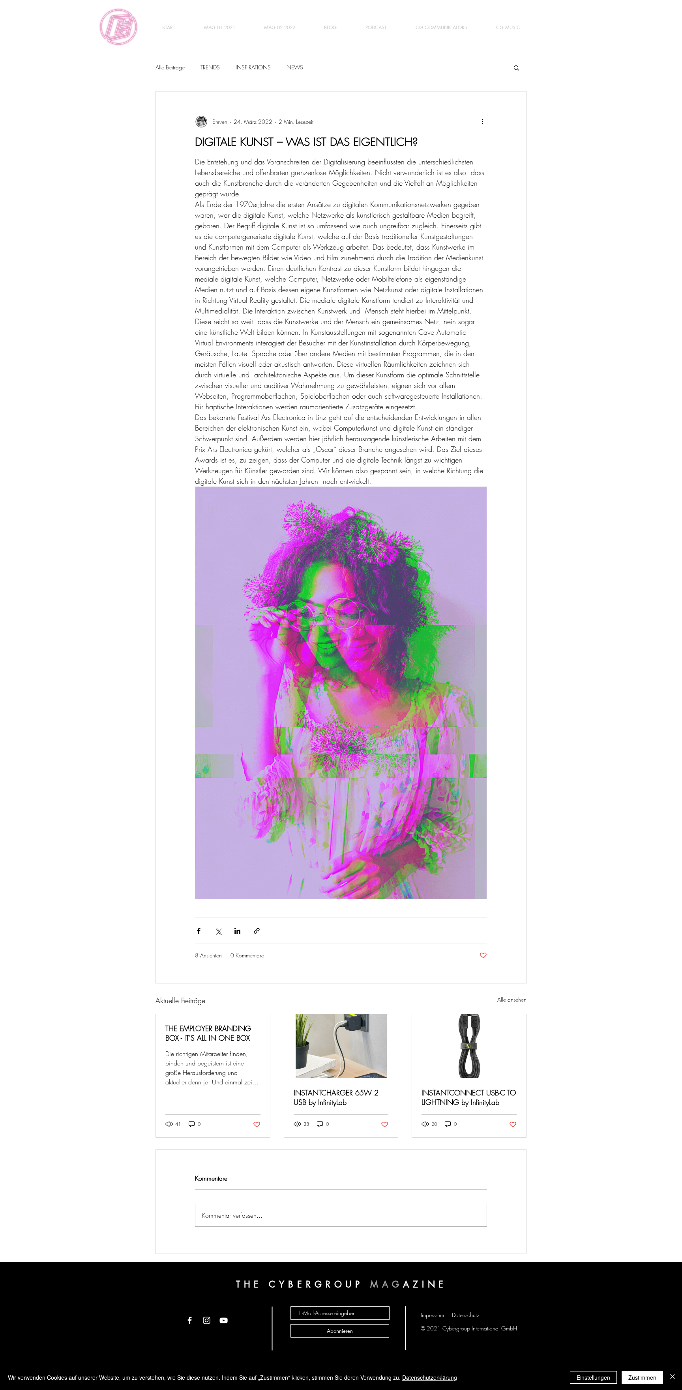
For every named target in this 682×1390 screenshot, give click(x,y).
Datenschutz (466, 1315)
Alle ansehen (511, 999)
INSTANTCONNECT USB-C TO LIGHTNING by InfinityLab (469, 1097)
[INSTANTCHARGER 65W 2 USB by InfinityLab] (341, 1046)
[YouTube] (224, 1320)
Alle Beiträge (170, 67)
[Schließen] (672, 1377)
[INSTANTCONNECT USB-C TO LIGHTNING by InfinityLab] (469, 1046)
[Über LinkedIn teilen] (237, 931)
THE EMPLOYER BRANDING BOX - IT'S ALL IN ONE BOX (208, 1033)
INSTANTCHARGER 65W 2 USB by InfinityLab (336, 1097)
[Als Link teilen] (256, 931)
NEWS (295, 67)
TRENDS (210, 67)
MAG (386, 1284)
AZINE (425, 1284)
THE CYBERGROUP (303, 1284)
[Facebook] (190, 1320)
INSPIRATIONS (253, 67)
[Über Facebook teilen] (198, 931)
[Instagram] (207, 1320)
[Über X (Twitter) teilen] (218, 931)
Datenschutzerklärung (429, 1377)
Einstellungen (593, 1377)
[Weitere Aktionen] (482, 121)
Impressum (432, 1315)
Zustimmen (642, 1377)
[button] (516, 67)
